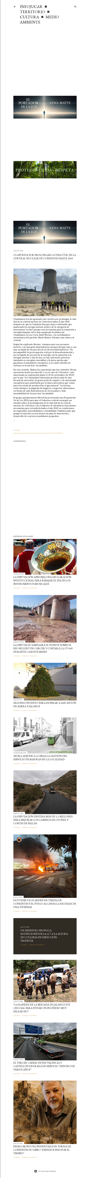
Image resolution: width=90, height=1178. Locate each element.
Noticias (39, 433)
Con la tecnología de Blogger (47, 1171)
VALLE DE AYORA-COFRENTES (52, 433)
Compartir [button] (16, 430)
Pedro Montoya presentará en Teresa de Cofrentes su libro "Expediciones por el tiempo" (42, 1150)
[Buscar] (75, 6)
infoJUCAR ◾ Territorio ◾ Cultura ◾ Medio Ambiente (39, 14)
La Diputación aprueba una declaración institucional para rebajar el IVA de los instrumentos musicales (42, 580)
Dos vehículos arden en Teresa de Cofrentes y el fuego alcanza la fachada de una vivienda (44, 903)
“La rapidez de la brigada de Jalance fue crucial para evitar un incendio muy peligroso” (41, 1008)
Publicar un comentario (29, 588)
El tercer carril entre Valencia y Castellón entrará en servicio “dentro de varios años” (44, 1066)
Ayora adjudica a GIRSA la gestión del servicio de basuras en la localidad (40, 757)
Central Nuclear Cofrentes (28, 433)
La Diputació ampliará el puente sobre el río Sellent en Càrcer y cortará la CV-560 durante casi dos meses (43, 648)
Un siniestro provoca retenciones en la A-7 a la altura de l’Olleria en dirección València (44, 935)
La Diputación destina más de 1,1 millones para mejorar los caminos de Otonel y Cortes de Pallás (43, 820)
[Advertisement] (45, 41)
